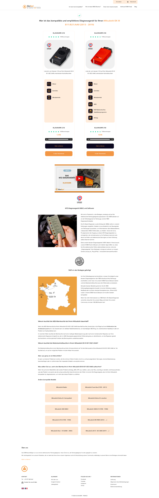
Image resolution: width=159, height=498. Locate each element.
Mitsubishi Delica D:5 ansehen (97, 398)
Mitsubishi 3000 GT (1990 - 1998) (97, 409)
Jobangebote (54, 484)
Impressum (113, 484)
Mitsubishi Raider (61, 387)
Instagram (83, 483)
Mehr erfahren (59, 146)
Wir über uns (54, 479)
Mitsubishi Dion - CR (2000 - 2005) (61, 431)
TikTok (82, 485)
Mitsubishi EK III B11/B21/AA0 (104, 348)
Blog (135, 7)
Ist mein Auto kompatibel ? (76, 7)
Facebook (83, 479)
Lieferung (113, 479)
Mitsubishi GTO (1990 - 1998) (61, 420)
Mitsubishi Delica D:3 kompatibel (62, 398)
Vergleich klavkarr (55, 482)
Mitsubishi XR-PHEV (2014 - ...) (97, 420)
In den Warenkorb (58, 154)
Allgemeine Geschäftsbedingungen (119, 482)
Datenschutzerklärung (116, 486)
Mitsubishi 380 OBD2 (61, 409)
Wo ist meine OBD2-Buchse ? (93, 7)
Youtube (83, 481)
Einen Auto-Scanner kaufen (110, 7)
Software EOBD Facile (126, 7)
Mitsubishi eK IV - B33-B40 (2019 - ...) (97, 431)
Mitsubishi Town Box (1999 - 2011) (97, 387)
